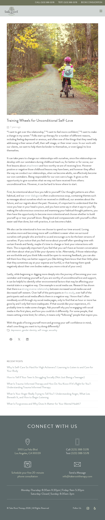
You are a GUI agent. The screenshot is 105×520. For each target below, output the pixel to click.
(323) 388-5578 (80, 449)
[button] (100, 11)
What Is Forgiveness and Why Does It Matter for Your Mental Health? (44, 404)
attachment (32, 166)
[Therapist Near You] (27, 441)
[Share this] (11, 339)
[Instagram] (87, 508)
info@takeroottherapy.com (77, 476)
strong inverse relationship (35, 289)
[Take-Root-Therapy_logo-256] (11, 11)
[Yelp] (94, 508)
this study (69, 293)
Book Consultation (91, 3)
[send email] (77, 464)
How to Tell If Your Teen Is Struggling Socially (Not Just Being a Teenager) (46, 377)
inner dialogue (32, 196)
